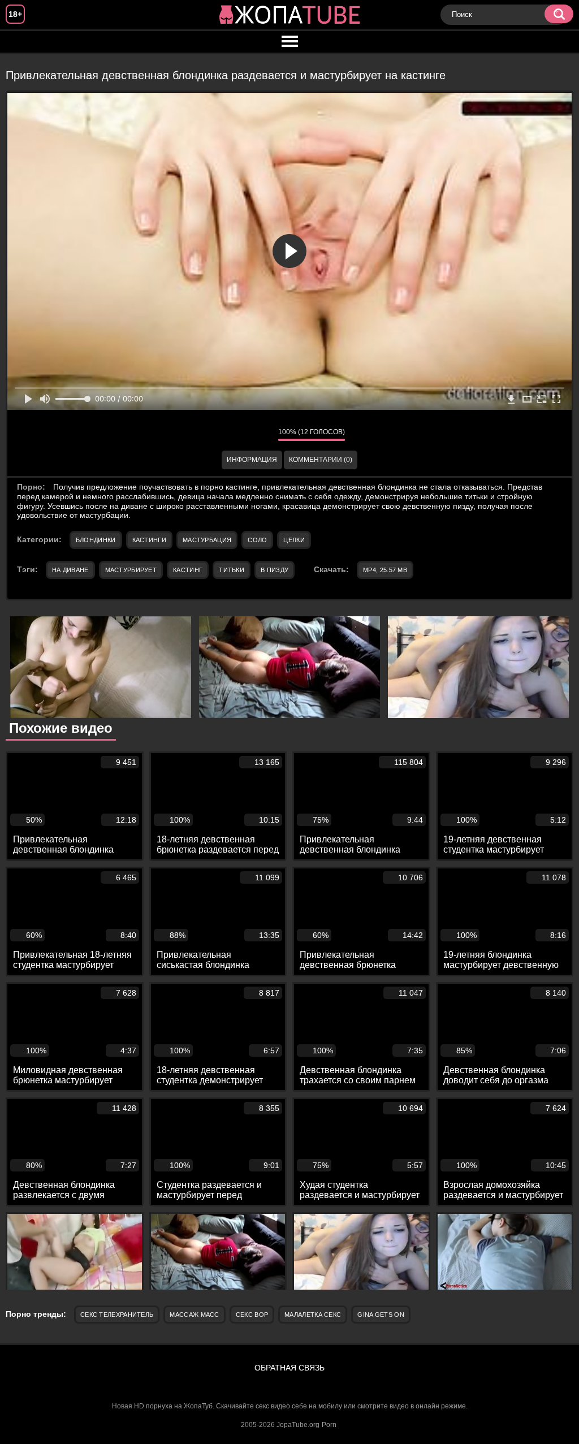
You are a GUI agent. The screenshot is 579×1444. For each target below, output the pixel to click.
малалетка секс (312, 1314)
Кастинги (149, 540)
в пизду (274, 570)
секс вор (252, 1314)
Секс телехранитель (116, 1314)
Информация (252, 460)
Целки (294, 540)
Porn (329, 1425)
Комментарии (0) (320, 460)
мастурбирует (131, 570)
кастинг (187, 570)
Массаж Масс (194, 1314)
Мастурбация (207, 540)
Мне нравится (235, 434)
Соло (257, 540)
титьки (231, 570)
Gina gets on (380, 1314)
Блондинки (96, 540)
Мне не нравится (261, 434)
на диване (70, 570)
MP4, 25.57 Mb (385, 570)
